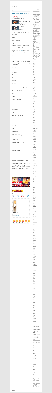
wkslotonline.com (34, 270)
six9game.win (34, 227)
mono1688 (34, 160)
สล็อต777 (34, 296)
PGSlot (33, 184)
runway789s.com (34, 213)
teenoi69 (33, 242)
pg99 (33, 179)
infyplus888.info (34, 131)
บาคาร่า (39, 382)
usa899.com (34, 262)
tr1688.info (34, 248)
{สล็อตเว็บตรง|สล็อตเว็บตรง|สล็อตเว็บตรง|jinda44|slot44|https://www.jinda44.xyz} (36, 36)
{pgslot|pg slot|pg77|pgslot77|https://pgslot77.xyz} (36, 20)
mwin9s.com (34, 162)
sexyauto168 (34, 221)
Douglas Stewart (16, 213)
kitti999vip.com (34, 141)
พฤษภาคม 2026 (34, 351)
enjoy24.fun (34, 111)
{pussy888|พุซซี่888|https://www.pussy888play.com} (36, 16)
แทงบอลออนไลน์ (34, 320)
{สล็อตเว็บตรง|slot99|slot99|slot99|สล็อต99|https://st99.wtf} (36, 34)
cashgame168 (34, 104)
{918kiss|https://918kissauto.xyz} (36, 11)
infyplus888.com (34, 130)
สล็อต (33, 293)
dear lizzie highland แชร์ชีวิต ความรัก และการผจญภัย (21, 2)
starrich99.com (34, 238)
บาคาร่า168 (34, 283)
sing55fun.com (34, 226)
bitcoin (33, 98)
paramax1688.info (34, 174)
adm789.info (34, 77)
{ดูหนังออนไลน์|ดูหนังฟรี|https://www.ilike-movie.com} (36, 24)
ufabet (33, 253)
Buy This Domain (15, 6)
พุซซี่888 (39, 383)
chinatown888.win (34, 106)
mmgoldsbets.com (34, 159)
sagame (33, 214)
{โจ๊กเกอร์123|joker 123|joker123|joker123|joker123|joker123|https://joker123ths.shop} (36, 31)
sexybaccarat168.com (35, 222)
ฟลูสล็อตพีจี (34, 288)
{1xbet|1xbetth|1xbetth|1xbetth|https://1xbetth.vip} (36, 47)
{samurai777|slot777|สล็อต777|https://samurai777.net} (36, 53)
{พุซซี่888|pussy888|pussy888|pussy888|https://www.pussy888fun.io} (36, 42)
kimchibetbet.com (34, 139)
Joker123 (34, 379)
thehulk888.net (34, 245)
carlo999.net (34, 103)
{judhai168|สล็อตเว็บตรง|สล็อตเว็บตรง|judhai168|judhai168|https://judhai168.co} (36, 37)
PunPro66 (34, 195)
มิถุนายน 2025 (34, 359)
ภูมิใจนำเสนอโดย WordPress (14, 390)
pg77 (33, 178)
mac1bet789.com (34, 152)
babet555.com (34, 87)
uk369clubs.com (34, 261)
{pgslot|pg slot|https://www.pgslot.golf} (36, 19)
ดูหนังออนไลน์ (34, 382)
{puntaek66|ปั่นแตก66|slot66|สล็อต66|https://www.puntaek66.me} (36, 29)
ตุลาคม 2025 (34, 356)
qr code (33, 202)
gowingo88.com (34, 124)
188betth (34, 68)
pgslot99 (33, 186)
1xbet (33, 69)
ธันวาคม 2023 (34, 372)
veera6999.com (34, 264)
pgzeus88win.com (34, 191)
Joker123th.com (34, 136)
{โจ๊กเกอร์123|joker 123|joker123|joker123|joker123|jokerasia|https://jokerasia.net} (36, 56)
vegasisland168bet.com (35, 265)
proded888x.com (34, 194)
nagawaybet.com (34, 163)
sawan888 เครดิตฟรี (34, 217)
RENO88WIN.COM (34, 206)
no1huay (34, 167)
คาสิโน (33, 277)
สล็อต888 (34, 297)
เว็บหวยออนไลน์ (34, 318)
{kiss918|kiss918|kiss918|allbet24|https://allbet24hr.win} (36, 49)
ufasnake (34, 259)
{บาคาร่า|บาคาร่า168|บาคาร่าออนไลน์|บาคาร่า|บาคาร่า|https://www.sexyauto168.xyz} (36, 43)
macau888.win (34, 154)
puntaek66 (34, 198)
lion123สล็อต (34, 144)
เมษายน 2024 (34, 369)
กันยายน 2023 (34, 374)
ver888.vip (34, 266)
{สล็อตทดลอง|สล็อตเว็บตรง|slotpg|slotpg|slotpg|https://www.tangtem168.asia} (36, 46)
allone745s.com (34, 79)
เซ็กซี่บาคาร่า (34, 312)
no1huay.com (34, 168)
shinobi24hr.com (34, 225)
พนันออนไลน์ (34, 286)
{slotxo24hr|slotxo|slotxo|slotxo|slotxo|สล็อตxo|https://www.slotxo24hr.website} (36, 45)
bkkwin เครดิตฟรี (34, 99)
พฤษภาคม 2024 (34, 368)
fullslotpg (34, 120)
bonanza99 (34, 100)
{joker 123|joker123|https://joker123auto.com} (36, 14)
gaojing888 (34, 122)
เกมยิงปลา (34, 309)
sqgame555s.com (34, 234)
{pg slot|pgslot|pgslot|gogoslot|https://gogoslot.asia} (36, 59)
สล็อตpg (33, 299)
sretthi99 (34, 235)
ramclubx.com (34, 203)
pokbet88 (34, 192)
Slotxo (33, 232)
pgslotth (33, 190)
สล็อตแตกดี (34, 304)
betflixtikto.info (34, 93)
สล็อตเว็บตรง (34, 302)
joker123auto (36, 379)
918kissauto (34, 73)
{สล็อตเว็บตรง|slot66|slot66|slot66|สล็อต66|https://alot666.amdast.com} (36, 35)
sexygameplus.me (34, 224)
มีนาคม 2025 (34, 361)
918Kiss (33, 72)
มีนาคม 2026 (34, 352)
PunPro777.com (34, 197)
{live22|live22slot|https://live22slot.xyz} (36, 23)
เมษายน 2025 (34, 360)
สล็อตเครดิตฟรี (34, 301)
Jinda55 (33, 132)
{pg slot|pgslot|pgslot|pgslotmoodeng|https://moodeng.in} (36, 57)
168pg (33, 66)
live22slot (34, 146)
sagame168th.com (34, 216)
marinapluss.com (34, 155)
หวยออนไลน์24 (34, 308)
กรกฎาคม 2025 (34, 358)
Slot (38, 381)
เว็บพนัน (33, 316)
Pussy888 (34, 199)
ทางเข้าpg (37, 382)
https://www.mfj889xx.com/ (35, 128)
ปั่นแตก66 (37, 383)
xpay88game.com (34, 272)
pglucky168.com (34, 183)
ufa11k (33, 251)
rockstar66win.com (34, 211)
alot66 (33, 80)
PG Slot (33, 175)
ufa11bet (34, 250)
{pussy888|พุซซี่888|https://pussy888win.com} (36, 17)
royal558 (17, 168)
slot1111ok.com (34, 230)
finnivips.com (34, 116)
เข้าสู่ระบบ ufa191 (34, 310)
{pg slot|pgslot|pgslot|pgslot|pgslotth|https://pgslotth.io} (36, 51)
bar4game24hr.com (34, 89)
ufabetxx (34, 254)
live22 (33, 380)
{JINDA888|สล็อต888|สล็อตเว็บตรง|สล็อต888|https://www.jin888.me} (36, 39)
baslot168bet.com (34, 90)
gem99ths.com (34, 123)
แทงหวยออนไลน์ (34, 321)
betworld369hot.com (35, 96)
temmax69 (34, 243)
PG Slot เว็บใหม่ (34, 176)
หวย (33, 307)
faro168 (33, 114)
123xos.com (34, 63)
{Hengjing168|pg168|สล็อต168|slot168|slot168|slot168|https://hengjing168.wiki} (36, 32)
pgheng (33, 181)
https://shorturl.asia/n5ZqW (14, 187)
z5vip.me (34, 275)
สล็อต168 (34, 294)
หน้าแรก (12, 6)
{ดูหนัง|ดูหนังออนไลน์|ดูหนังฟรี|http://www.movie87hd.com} (36, 15)
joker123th (34, 135)
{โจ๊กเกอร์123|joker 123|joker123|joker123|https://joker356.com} (36, 52)
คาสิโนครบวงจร (34, 278)
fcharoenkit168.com (34, 115)
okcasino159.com (34, 170)
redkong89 (34, 205)
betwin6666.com (34, 95)
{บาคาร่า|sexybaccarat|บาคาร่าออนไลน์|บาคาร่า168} (36, 18)
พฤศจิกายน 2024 (34, 364)
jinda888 (33, 133)
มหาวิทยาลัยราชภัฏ (34, 289)
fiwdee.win (34, 117)
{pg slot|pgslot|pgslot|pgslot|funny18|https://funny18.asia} (36, 48)
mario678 (34, 380)
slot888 (33, 382)
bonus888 (34, 101)
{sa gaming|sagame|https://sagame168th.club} (36, 13)
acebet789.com (34, 76)
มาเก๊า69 (33, 291)
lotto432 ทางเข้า (34, 148)
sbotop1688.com (34, 218)
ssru (33, 237)
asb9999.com (34, 82)
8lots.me (33, 71)
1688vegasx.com (34, 65)
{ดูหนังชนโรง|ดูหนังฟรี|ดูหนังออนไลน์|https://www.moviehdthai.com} (36, 25)
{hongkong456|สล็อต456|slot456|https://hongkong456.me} (36, 28)
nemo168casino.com (35, 165)
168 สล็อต (34, 64)
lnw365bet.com (34, 147)
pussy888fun (34, 200)
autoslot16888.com (34, 84)
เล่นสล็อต (34, 313)
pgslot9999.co (34, 187)
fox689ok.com (34, 119)
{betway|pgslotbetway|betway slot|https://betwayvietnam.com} (36, 55)
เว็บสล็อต (33, 317)
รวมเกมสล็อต (34, 292)
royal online (22, 50)
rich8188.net (34, 208)
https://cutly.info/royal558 (14, 173)
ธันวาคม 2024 (34, 363)
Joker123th (39, 379)
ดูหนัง (33, 280)
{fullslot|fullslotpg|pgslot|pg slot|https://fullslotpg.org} (36, 22)
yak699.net (34, 273)
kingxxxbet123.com (34, 140)
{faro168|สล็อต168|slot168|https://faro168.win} (36, 27)
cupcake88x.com (34, 107)
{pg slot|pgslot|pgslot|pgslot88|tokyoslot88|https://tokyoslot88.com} (36, 54)
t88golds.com (34, 241)
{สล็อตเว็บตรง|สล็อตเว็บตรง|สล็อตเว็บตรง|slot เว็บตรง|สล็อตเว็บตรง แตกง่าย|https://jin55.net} (36, 33)
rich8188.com (34, 207)
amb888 (33, 81)
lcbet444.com (34, 143)
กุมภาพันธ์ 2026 (34, 353)
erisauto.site (34, 112)
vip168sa (33, 267)
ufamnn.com (34, 257)
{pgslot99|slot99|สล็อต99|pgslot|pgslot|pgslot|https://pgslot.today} (36, 41)
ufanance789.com (34, 258)
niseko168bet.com (34, 166)
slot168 (39, 381)
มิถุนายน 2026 (34, 350)
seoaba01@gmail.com (16, 215)
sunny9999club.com (35, 240)
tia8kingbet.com (34, 246)
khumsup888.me (34, 138)
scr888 (33, 219)
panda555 (34, 173)
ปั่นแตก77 (34, 285)
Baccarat (33, 88)
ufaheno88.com (34, 256)
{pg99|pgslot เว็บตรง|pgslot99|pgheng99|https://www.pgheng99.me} (36, 21)
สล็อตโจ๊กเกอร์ (34, 305)
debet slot (34, 108)
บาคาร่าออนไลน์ (34, 284)
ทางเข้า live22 (34, 281)
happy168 (34, 125)
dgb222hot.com (34, 109)
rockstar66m (34, 210)
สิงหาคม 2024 (34, 366)
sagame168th (34, 215)
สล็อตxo (33, 300)
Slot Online (34, 229)
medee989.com (34, 157)
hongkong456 (34, 127)
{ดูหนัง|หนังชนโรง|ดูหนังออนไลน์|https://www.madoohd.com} (36, 11)
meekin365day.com (34, 158)
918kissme (34, 74)
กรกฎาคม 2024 (34, 367)
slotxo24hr (34, 233)
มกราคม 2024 (34, 371)
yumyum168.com (34, 274)
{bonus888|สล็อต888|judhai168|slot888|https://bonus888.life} (36, 39)
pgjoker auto (34, 182)
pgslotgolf (34, 189)
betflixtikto (34, 92)
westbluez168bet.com (35, 269)
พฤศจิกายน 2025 (34, 355)
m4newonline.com (34, 151)
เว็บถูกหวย (34, 315)
